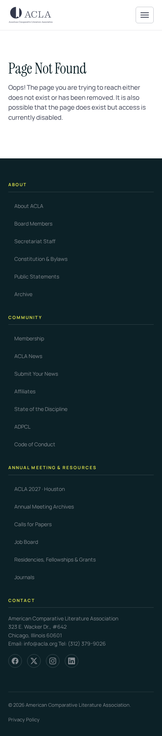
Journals (24, 577)
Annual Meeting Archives (44, 506)
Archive (23, 294)
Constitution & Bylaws (40, 258)
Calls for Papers (33, 524)
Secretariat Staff (34, 241)
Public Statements (36, 276)
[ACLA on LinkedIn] (71, 661)
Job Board (26, 541)
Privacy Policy (24, 719)
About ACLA (28, 205)
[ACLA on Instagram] (53, 661)
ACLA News (28, 356)
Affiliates (24, 391)
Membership (29, 338)
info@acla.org (40, 643)
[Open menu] (145, 15)
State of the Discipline (40, 408)
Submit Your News (36, 373)
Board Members (33, 223)
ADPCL (22, 426)
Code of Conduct (34, 444)
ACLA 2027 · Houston (39, 488)
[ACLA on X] (34, 661)
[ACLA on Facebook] (15, 661)
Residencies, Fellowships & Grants (55, 559)
